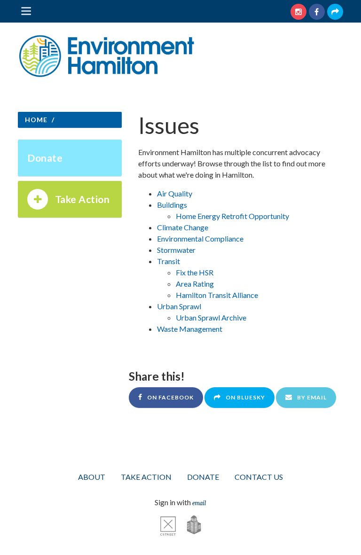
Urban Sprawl (179, 306)
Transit (168, 261)
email (199, 502)
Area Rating (195, 283)
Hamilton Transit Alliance (217, 294)
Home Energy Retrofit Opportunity (232, 215)
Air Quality (174, 193)
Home (36, 120)
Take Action (82, 199)
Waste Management (189, 328)
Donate (45, 158)
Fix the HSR (194, 272)
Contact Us (259, 476)
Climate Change (182, 227)
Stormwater (176, 249)
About (91, 476)
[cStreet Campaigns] (168, 524)
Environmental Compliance (200, 238)
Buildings (172, 204)
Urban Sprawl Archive (211, 317)
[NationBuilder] (189, 524)
